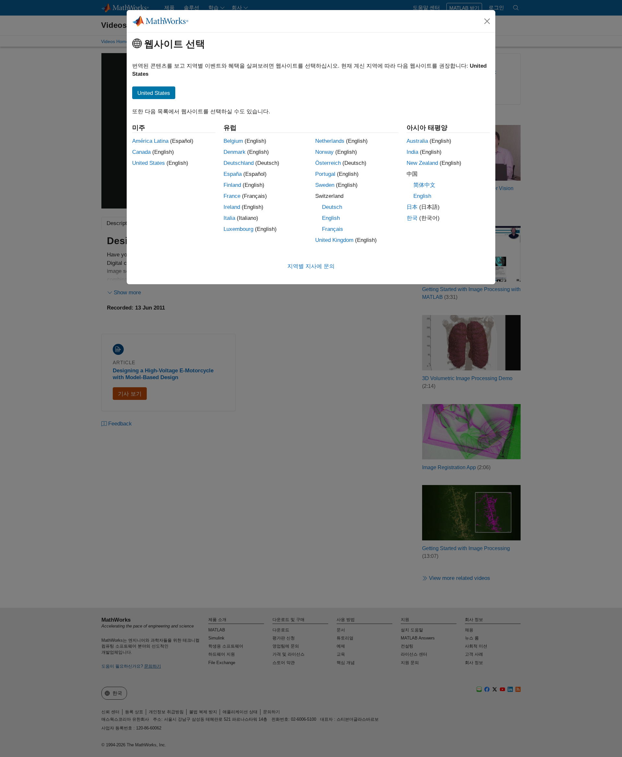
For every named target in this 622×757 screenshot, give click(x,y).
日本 (412, 207)
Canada (141, 152)
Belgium (233, 141)
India (412, 152)
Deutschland (239, 163)
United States (148, 163)
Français (332, 229)
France (232, 196)
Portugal (325, 174)
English (331, 218)
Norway (324, 152)
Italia (229, 218)
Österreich (328, 163)
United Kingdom (334, 240)
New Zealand (422, 163)
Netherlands (329, 141)
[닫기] (487, 21)
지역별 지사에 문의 (311, 266)
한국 (412, 218)
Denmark (235, 152)
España (233, 174)
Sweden (324, 185)
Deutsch (332, 207)
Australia (417, 141)
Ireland (232, 207)
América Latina (150, 141)
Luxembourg (238, 229)
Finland (232, 185)
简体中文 (424, 185)
